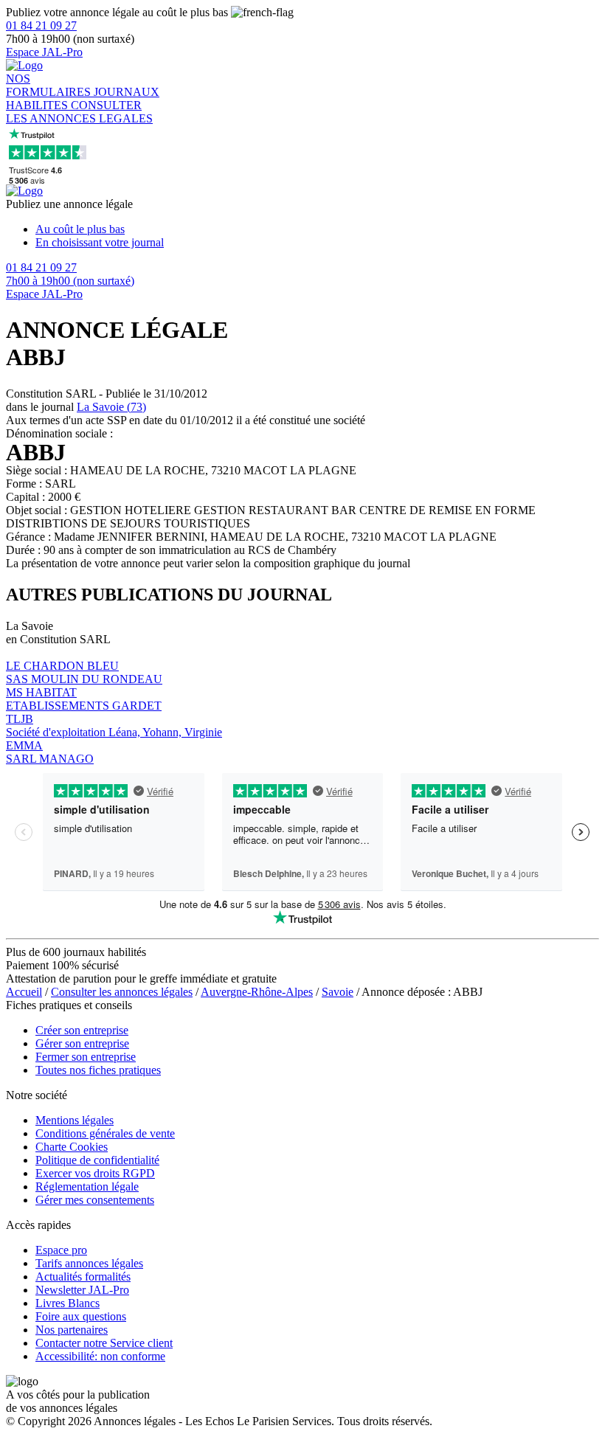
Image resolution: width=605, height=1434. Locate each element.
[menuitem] (317, 229)
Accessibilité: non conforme (100, 1356)
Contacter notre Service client (104, 1343)
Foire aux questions (80, 1316)
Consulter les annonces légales (122, 992)
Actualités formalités (83, 1276)
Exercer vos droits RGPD (95, 1173)
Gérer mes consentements (94, 1200)
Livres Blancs (67, 1303)
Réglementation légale (87, 1186)
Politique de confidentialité (97, 1160)
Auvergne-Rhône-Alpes (257, 992)
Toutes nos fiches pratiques (98, 1070)
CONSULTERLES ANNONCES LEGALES (79, 112)
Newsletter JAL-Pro (82, 1290)
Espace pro (61, 1250)
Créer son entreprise (81, 1030)
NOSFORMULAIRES (50, 85)
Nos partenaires (71, 1329)
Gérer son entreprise (82, 1043)
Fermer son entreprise (85, 1056)
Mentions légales (74, 1120)
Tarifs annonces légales (89, 1263)
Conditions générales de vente (105, 1133)
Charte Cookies (71, 1146)
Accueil (24, 992)
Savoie (337, 992)
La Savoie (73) (111, 407)
